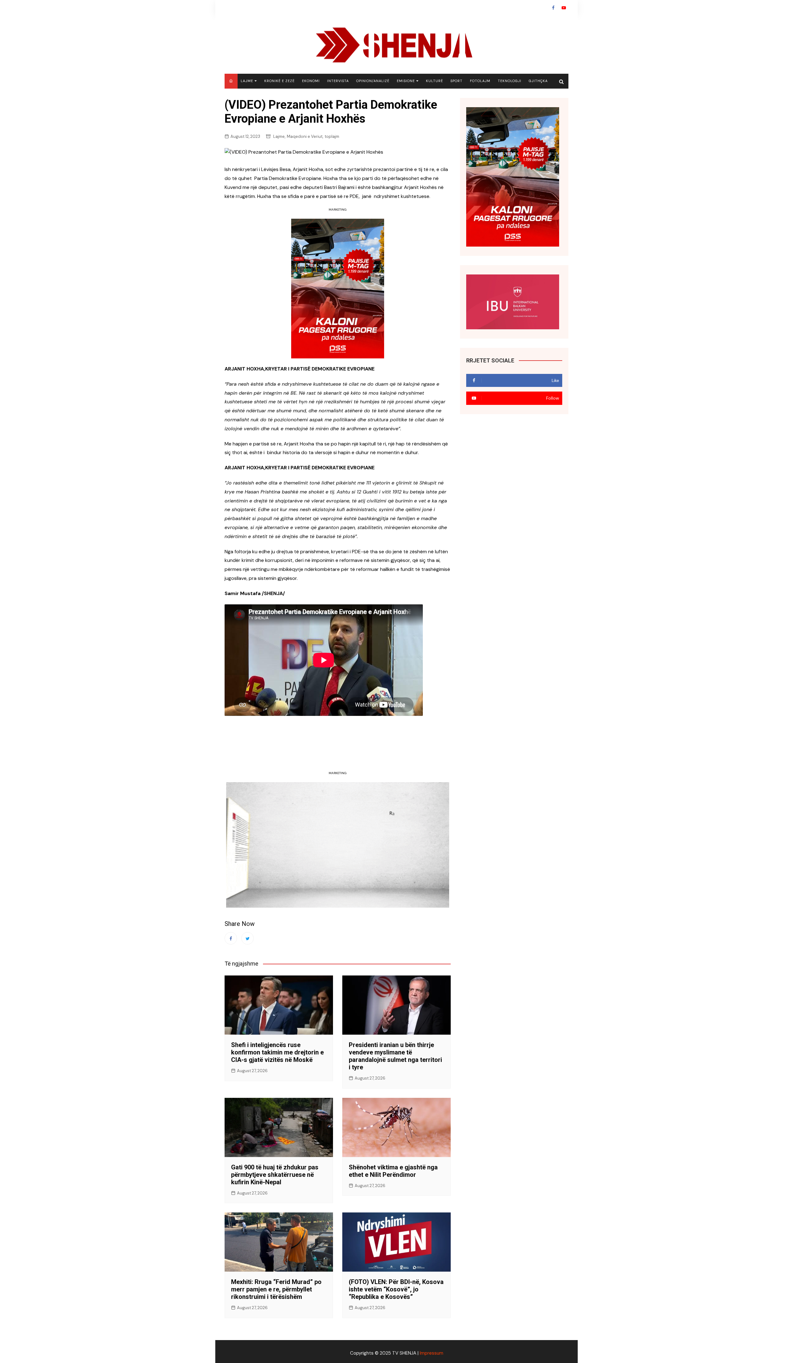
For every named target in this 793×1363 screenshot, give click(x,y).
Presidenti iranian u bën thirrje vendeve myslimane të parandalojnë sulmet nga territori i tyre (395, 1056)
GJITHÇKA (538, 81)
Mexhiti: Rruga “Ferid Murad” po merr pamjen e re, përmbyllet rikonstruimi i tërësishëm (276, 1289)
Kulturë (434, 81)
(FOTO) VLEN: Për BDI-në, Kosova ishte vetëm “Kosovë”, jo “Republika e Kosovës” (396, 1289)
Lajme (247, 81)
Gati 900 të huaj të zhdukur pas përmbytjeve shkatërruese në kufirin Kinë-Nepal (274, 1175)
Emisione (406, 81)
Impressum (431, 1353)
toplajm (332, 136)
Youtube (563, 7)
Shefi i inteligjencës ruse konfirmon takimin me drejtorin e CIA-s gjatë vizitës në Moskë (277, 1052)
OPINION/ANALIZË (372, 81)
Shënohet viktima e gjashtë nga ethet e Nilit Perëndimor (393, 1171)
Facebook (553, 7)
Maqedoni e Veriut (304, 136)
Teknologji (509, 81)
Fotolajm (480, 81)
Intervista (338, 81)
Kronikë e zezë (279, 81)
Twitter (247, 938)
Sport (456, 81)
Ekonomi (311, 81)
